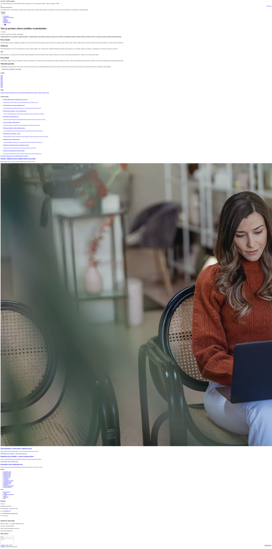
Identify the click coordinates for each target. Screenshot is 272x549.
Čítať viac (269, 6)
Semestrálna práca (7, 482)
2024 (2, 78)
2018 (2, 85)
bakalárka (23, 92)
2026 (2, 75)
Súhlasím (3, 12)
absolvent (3, 92)
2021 (2, 82)
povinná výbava (5, 69)
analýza (19, 92)
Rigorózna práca (7, 474)
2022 (2, 80)
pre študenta (12, 69)
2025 (2, 77)
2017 (2, 87)
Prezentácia (5, 484)
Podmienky (5, 497)
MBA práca (6, 478)
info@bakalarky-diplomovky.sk (11, 513)
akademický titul (13, 92)
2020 (2, 83)
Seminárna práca (7, 475)
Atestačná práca (6, 476)
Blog (4, 498)
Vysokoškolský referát (8, 480)
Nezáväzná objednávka (8, 494)
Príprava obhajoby (7, 487)
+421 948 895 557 (6, 511)
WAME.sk (3, 546)
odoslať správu (268, 545)
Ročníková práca (7, 483)
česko (47, 92)
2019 (2, 84)
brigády (44, 92)
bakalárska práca (30, 92)
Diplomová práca (7, 473)
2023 (2, 79)
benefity (36, 92)
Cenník (5, 495)
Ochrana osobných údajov (6, 7)
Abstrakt (7, 92)
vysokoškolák (18, 69)
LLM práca (5, 479)
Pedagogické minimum (8, 485)
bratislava (40, 92)
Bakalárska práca (7, 471)
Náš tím (5, 493)
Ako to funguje (6, 491)
